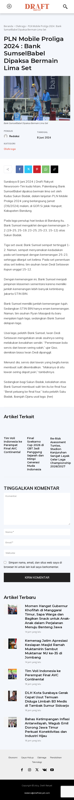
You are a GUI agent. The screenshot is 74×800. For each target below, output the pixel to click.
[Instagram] (29, 770)
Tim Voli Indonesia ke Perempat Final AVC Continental (13, 445)
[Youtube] (52, 770)
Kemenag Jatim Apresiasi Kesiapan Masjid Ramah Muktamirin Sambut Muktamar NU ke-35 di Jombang (46, 649)
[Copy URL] (54, 169)
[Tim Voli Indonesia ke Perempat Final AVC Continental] (14, 429)
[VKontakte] (44, 770)
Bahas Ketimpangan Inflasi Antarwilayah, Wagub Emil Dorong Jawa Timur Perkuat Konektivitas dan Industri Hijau (47, 727)
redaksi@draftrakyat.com (37, 793)
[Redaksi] (6, 136)
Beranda (8, 26)
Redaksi (14, 136)
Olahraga (21, 26)
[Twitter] (28, 169)
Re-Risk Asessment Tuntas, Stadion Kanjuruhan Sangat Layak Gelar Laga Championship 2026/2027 (60, 452)
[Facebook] (19, 169)
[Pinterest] (37, 169)
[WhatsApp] (46, 169)
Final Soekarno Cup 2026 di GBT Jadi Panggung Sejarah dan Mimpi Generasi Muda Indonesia (35, 453)
